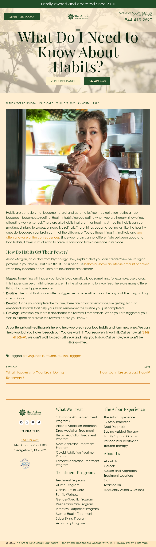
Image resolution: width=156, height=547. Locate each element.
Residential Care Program (74, 504)
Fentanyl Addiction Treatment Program (77, 463)
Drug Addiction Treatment (75, 430)
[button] (78, 29)
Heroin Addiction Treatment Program (76, 437)
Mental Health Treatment (74, 514)
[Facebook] (21, 422)
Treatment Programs (70, 480)
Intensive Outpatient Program (77, 509)
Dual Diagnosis (114, 427)
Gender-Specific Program (74, 499)
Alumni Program (67, 485)
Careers (109, 466)
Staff (107, 480)
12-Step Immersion (117, 422)
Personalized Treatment (121, 441)
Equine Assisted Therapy (121, 431)
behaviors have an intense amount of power (116, 264)
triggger (75, 356)
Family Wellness (67, 494)
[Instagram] (27, 422)
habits (39, 356)
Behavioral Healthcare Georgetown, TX (87, 542)
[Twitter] (38, 422)
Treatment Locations (118, 475)
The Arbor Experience (119, 417)
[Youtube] (32, 422)
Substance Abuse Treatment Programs (76, 419)
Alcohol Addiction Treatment (77, 426)
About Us (110, 461)
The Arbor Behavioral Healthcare (30, 103)
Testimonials (112, 485)
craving (28, 356)
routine (63, 356)
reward (51, 356)
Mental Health (90, 103)
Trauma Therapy (116, 446)
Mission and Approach (120, 471)
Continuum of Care (70, 490)
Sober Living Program (71, 518)
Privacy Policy (125, 542)
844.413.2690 (138, 19)
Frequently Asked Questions (124, 490)
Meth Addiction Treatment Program (75, 446)
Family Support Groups (120, 436)
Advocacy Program (70, 523)
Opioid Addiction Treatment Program (76, 454)
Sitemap (142, 542)
